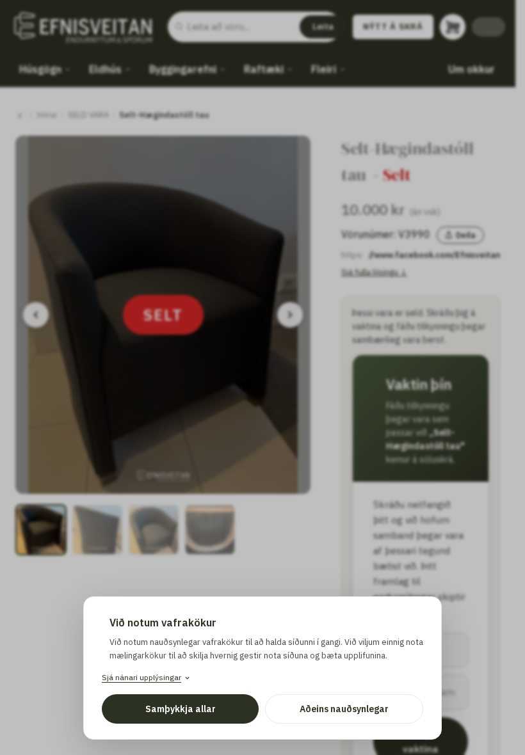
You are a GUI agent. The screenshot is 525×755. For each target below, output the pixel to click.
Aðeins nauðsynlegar (344, 709)
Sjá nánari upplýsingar (141, 677)
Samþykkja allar (180, 709)
